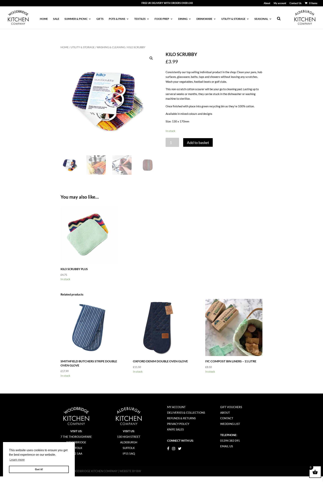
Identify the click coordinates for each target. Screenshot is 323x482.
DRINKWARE (204, 19)
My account (280, 3)
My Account (176, 407)
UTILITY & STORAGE (233, 19)
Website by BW (130, 471)
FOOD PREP (162, 19)
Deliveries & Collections (186, 412)
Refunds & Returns (181, 418)
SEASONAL (261, 19)
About (267, 3)
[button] (151, 58)
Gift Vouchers (231, 407)
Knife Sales (175, 429)
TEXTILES (140, 19)
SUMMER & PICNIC (75, 19)
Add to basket (198, 142)
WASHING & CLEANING (111, 47)
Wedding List (230, 423)
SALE (56, 19)
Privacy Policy (178, 423)
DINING (182, 19)
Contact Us (296, 3)
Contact (226, 418)
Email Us (226, 446)
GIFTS (100, 19)
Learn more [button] (17, 459)
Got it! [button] (39, 469)
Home (44, 19)
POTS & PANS (117, 19)
